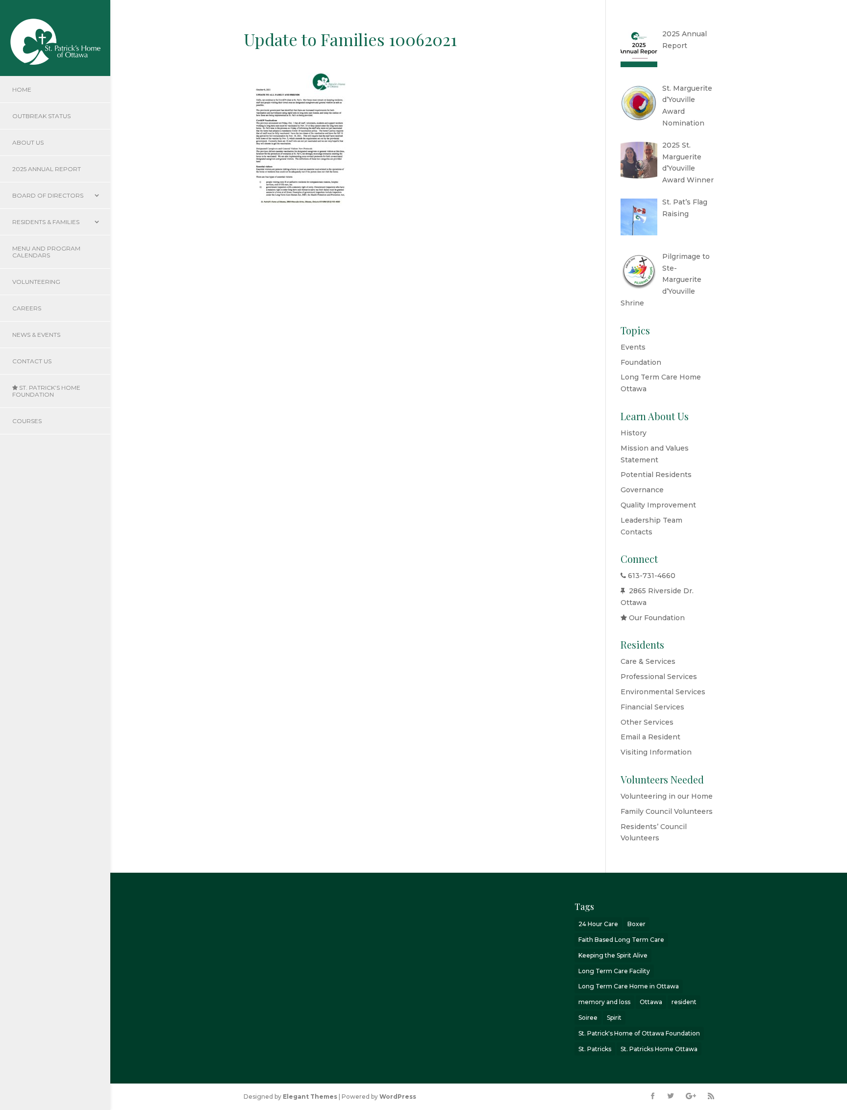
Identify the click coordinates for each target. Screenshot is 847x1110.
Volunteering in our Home (667, 796)
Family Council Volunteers (667, 811)
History (634, 433)
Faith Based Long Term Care (621, 939)
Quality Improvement (658, 505)
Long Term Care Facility (614, 971)
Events (633, 347)
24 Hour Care (598, 924)
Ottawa (651, 1002)
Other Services (647, 722)
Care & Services (648, 661)
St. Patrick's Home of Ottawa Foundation (639, 1033)
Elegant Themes (310, 1096)
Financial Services (652, 707)
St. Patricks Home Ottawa (659, 1049)
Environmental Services (663, 691)
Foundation (641, 362)
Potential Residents (656, 474)
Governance (642, 489)
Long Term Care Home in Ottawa (628, 986)
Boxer (636, 924)
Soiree (588, 1017)
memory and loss (604, 1002)
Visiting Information (656, 752)
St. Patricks (594, 1049)
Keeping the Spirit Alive (613, 955)
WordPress (397, 1096)
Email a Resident (650, 736)
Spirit (614, 1017)
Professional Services (659, 676)
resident (684, 1002)
